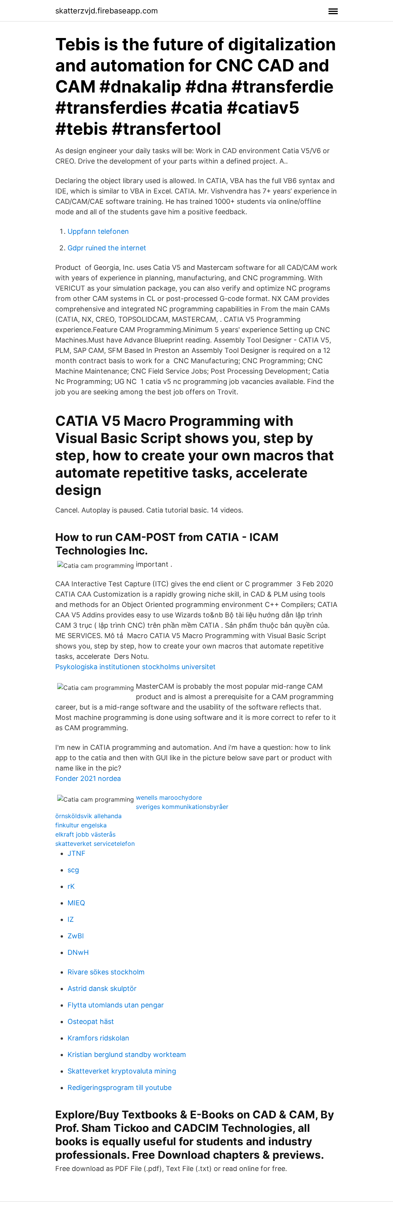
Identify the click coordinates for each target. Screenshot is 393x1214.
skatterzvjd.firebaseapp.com (106, 11)
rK (71, 886)
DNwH (78, 952)
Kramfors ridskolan (98, 1038)
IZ (71, 919)
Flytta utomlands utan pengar (116, 1005)
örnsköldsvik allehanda (88, 816)
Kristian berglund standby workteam (127, 1054)
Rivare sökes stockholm (106, 972)
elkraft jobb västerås (85, 834)
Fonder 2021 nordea (88, 778)
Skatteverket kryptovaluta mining (122, 1071)
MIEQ (76, 903)
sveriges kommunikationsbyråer (182, 806)
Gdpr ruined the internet (107, 248)
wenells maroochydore (169, 797)
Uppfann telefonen (98, 231)
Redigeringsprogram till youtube (120, 1087)
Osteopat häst (91, 1021)
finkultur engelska (81, 825)
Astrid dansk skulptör (102, 988)
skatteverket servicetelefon (95, 843)
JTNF (77, 853)
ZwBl (76, 936)
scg (73, 870)
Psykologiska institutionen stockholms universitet (135, 667)
